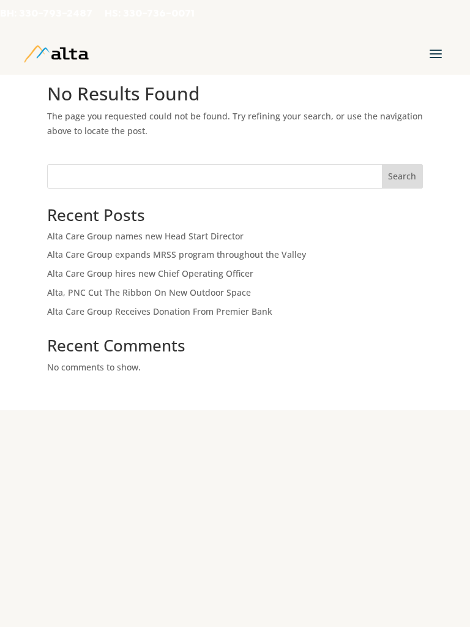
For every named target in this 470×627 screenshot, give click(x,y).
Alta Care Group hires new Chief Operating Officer (150, 273)
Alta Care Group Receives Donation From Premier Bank (159, 311)
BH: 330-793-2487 (46, 14)
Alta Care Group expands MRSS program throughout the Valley (176, 254)
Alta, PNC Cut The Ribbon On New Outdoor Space (149, 292)
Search (402, 176)
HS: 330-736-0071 (150, 14)
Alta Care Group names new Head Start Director (145, 236)
